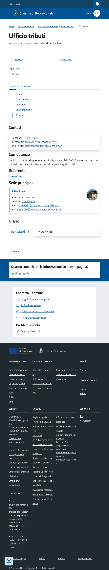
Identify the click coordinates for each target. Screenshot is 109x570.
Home (11, 26)
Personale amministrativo (18, 390)
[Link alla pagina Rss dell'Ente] (81, 417)
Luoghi (83, 389)
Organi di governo (17, 383)
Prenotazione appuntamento (66, 454)
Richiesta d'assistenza (66, 461)
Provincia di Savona (42, 421)
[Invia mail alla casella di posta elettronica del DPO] (18, 505)
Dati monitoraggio (17, 558)
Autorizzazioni (39, 379)
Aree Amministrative (48, 26)
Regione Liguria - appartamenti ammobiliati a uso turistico (42, 462)
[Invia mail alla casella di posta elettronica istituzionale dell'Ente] (19, 452)
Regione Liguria (15, 3)
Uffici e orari (14, 480)
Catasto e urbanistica (42, 383)
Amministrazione (26, 26)
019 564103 (28, 201)
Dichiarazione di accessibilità (66, 429)
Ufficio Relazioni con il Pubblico (19, 474)
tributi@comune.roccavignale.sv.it (38, 142)
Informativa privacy (65, 417)
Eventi (83, 393)
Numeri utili (14, 485)
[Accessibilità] (9, 561)
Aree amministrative (18, 370)
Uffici (11, 401)
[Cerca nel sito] (95, 13)
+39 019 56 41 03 (32, 138)
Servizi (42, 558)
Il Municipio (18, 191)
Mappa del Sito (85, 558)
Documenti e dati (17, 374)
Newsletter (85, 420)
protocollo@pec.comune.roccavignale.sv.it (40, 146)
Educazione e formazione (42, 390)
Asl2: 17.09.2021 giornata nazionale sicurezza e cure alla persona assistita (43, 446)
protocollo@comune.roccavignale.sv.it (39, 205)
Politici (12, 397)
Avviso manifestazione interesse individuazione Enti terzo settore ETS (43, 496)
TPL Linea (37, 435)
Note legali (61, 421)
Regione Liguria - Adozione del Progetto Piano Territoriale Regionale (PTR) (43, 478)
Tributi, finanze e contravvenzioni (66, 377)
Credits (61, 558)
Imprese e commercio (66, 370)
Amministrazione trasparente (66, 436)
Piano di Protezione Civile (43, 429)
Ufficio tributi (67, 26)
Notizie (83, 370)
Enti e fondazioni (17, 379)
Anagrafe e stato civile (43, 372)
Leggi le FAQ (62, 442)
